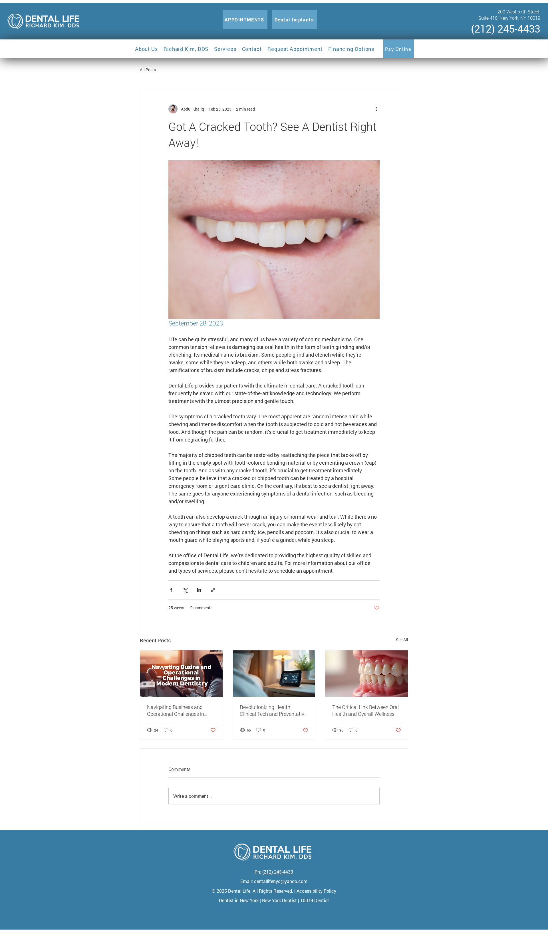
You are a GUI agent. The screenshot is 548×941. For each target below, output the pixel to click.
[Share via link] (213, 590)
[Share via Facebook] (171, 590)
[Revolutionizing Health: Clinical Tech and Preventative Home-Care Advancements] (274, 673)
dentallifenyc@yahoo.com (280, 881)
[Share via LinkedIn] (199, 590)
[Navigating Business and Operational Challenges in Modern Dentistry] (181, 673)
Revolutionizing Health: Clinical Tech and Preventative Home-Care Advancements (273, 710)
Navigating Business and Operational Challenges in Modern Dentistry (175, 710)
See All (402, 639)
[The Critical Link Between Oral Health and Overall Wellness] (366, 673)
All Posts (148, 69)
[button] (146, 48)
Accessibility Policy (316, 891)
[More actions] (376, 108)
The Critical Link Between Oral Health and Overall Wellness (365, 710)
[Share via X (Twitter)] (185, 590)
